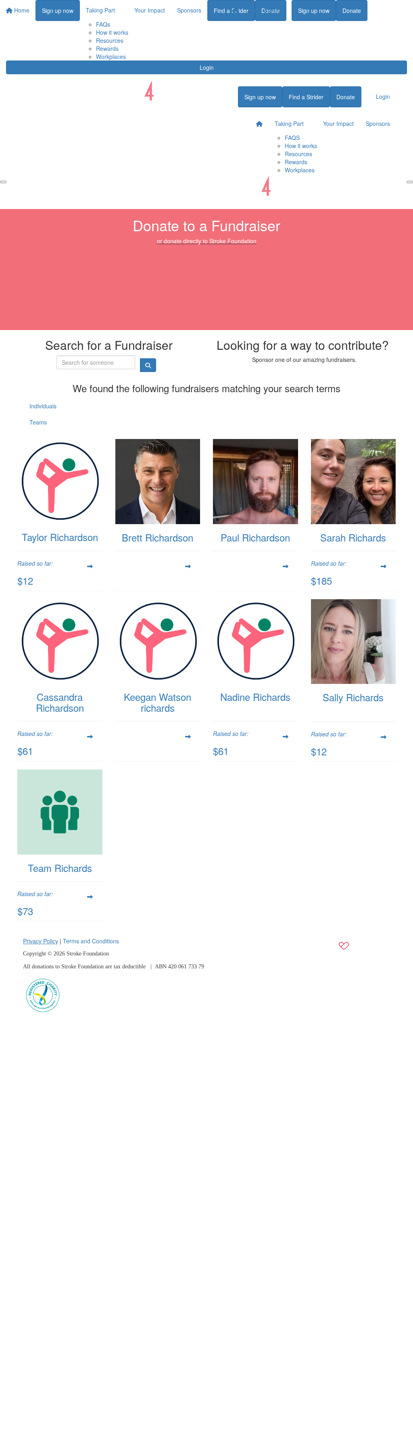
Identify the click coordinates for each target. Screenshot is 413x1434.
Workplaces (111, 56)
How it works (112, 32)
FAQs (103, 24)
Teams (38, 422)
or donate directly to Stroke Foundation (207, 241)
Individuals (42, 406)
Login (207, 67)
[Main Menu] (3, 182)
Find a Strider (268, 10)
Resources (109, 40)
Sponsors (378, 123)
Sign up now (314, 10)
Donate (351, 10)
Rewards (107, 48)
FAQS (292, 138)
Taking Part (289, 123)
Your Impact (338, 123)
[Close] (410, 182)
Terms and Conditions (91, 941)
